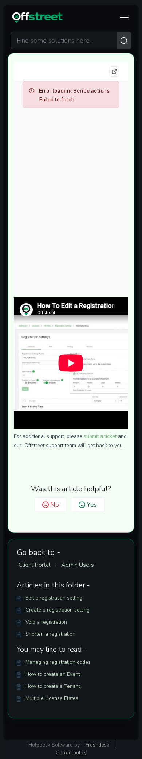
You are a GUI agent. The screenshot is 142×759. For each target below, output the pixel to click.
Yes (92, 504)
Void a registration (46, 622)
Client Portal (34, 565)
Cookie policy (71, 752)
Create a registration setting (57, 609)
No (54, 504)
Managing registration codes (58, 662)
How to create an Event (52, 674)
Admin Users (77, 565)
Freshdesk (97, 744)
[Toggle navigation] (124, 17)
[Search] (124, 40)
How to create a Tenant (52, 686)
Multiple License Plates (51, 698)
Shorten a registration (50, 634)
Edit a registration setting (53, 597)
